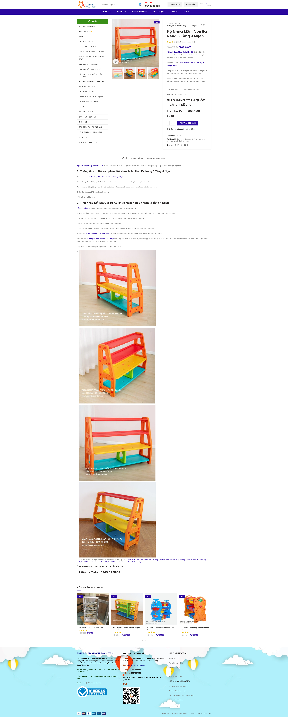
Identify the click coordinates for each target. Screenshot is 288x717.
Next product (206, 25)
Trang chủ (170, 23)
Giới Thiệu (172, 658)
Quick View (107, 601)
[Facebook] (175, 145)
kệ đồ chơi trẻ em (197, 139)
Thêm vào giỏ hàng (188, 123)
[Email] (184, 145)
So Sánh (192, 129)
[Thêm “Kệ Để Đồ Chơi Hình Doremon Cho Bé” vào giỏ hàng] (175, 596)
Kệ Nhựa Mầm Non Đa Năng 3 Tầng (172, 560)
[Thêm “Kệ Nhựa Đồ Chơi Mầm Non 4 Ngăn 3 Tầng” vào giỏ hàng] (141, 596)
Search (140, 4)
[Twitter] (178, 145)
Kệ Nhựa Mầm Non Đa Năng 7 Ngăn (97, 562)
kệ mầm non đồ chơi (174, 141)
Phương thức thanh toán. (178, 691)
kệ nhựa (186, 141)
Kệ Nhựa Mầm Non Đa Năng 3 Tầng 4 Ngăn (127, 562)
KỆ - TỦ (177, 23)
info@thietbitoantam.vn (92, 683)
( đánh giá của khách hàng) (185, 42)
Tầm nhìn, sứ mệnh (176, 663)
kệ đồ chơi (186, 139)
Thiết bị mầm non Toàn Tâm (201, 713)
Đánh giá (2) (137, 158)
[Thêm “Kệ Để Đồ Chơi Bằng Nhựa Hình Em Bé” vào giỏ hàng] (209, 596)
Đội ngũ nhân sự (174, 667)
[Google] (181, 145)
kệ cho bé (177, 139)
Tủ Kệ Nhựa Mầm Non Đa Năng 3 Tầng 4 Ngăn (106, 177)
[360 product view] (116, 61)
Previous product (201, 25)
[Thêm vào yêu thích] (107, 606)
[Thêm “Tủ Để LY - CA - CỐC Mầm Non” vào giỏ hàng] (107, 596)
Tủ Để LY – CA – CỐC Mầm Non (91, 627)
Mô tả (124, 158)
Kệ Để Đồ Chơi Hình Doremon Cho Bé (160, 629)
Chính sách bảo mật (176, 700)
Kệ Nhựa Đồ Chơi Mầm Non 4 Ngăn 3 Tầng (142, 560)
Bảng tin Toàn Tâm (175, 676)
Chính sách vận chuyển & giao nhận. (182, 695)
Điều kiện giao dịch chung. (178, 686)
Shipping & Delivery (156, 158)
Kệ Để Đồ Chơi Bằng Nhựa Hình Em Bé (195, 629)
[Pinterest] (187, 145)
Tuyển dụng (173, 672)
